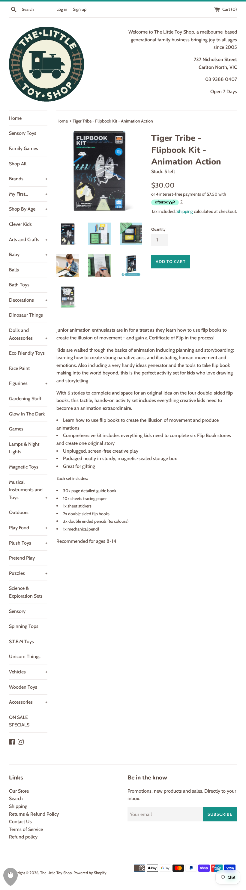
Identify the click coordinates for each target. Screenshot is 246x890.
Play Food (28, 528)
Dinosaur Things (26, 315)
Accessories (28, 702)
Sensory (17, 611)
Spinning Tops (23, 626)
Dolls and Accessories (28, 334)
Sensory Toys (22, 133)
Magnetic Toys (23, 467)
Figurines (28, 383)
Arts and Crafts (28, 239)
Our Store (19, 791)
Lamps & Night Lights (24, 448)
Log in (61, 9)
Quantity (158, 229)
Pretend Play (22, 558)
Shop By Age (28, 209)
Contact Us (20, 821)
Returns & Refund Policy (34, 814)
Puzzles (28, 573)
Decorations (28, 300)
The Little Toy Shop (56, 873)
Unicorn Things (24, 656)
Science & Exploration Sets (26, 592)
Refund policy (23, 837)
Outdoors (18, 512)
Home (15, 118)
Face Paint (19, 368)
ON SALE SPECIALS (19, 721)
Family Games (23, 148)
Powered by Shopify (90, 873)
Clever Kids (20, 224)
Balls (14, 270)
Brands (28, 179)
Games (16, 429)
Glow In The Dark (27, 414)
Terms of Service (26, 829)
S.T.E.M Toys (21, 641)
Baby (28, 254)
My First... (28, 194)
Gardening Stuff (25, 398)
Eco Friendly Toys (27, 353)
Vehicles (28, 672)
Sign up (79, 9)
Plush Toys (28, 543)
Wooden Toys (23, 687)
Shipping (184, 211)
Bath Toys (19, 285)
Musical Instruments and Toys (28, 489)
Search (16, 798)
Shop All (17, 164)
